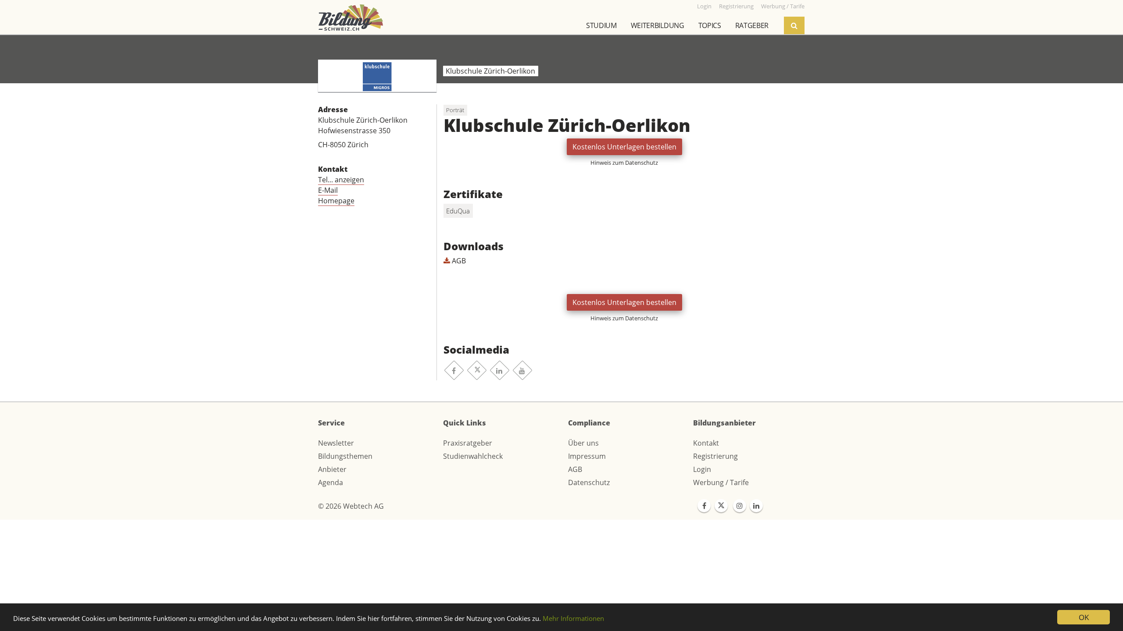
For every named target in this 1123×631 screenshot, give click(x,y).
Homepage (336, 201)
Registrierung (715, 456)
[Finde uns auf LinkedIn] (756, 505)
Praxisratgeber (467, 443)
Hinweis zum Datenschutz (624, 163)
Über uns (583, 443)
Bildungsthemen (345, 456)
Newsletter (336, 443)
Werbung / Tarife (721, 482)
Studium (601, 25)
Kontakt (706, 443)
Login (702, 469)
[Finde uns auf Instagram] (739, 505)
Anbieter (332, 469)
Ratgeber (752, 25)
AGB (458, 261)
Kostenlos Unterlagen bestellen (624, 147)
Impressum (587, 456)
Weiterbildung (657, 25)
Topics (709, 25)
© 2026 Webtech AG (351, 506)
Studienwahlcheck (473, 456)
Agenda (330, 482)
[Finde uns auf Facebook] (704, 505)
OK (1084, 617)
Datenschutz (589, 482)
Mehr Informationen (573, 618)
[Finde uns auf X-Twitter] (721, 505)
